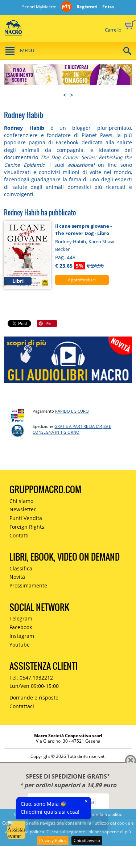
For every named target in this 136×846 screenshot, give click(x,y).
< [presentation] (64, 95)
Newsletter (22, 509)
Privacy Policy (52, 840)
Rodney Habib (70, 241)
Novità (17, 576)
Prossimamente (28, 585)
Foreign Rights (26, 526)
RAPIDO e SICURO (72, 411)
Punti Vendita (25, 518)
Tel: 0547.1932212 (31, 677)
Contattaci (21, 706)
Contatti (19, 535)
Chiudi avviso (87, 840)
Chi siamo (21, 501)
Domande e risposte (33, 697)
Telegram (20, 618)
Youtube (19, 644)
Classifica (20, 568)
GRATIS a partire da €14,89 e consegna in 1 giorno (72, 429)
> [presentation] (71, 95)
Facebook (20, 627)
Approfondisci (82, 280)
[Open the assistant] (16, 830)
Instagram (21, 635)
